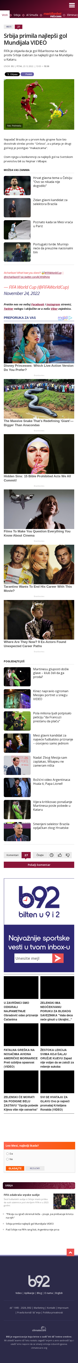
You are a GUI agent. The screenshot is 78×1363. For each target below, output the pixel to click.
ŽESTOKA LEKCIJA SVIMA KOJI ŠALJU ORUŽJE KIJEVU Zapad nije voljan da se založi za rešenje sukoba (57, 1058)
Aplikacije (29, 1293)
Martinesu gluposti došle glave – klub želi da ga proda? (51, 673)
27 (18, 26)
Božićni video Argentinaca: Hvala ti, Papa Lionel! (51, 782)
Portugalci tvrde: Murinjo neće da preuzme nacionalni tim (53, 248)
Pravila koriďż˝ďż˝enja (29, 1312)
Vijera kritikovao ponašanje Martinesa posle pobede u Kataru (52, 806)
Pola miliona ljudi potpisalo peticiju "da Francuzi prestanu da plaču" (52, 717)
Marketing (39, 1307)
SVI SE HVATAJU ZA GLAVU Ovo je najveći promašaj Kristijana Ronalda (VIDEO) (54, 1103)
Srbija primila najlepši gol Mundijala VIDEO (30, 1223)
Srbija (17, 15)
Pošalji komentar (39, 865)
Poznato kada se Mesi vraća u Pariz (53, 224)
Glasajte (15, 1168)
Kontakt (51, 1307)
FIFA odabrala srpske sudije (22, 1195)
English (59, 1293)
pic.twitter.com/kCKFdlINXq (35, 277)
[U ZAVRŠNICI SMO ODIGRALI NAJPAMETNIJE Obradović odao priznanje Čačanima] (21, 998)
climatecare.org (39, 1347)
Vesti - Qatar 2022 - (17, 5)
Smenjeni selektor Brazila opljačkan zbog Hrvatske (51, 826)
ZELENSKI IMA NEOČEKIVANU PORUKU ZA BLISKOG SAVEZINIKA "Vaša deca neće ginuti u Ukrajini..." (56, 1011)
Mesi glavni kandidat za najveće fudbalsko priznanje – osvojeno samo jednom (53, 739)
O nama (48, 1293)
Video (19, 1293)
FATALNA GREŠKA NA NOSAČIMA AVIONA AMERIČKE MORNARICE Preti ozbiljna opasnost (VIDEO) (21, 1058)
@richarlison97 (12, 277)
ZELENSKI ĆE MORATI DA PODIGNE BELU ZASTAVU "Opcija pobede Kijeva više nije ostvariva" (21, 1103)
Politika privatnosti (53, 1312)
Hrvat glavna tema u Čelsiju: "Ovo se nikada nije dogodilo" (53, 182)
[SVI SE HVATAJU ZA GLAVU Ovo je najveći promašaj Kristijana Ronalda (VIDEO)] (57, 1092)
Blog (39, 1293)
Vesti (5, 15)
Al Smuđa (32, 15)
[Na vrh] (70, 1252)
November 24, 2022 (22, 293)
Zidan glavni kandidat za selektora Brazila (50, 202)
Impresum (63, 1307)
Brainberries (39, 375)
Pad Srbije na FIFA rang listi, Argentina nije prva (32, 1229)
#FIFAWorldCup (53, 273)
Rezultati (35, 1168)
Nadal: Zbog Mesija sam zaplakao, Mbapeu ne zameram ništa (50, 761)
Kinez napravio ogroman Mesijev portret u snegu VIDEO (50, 695)
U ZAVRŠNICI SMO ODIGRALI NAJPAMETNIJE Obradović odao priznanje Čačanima (21, 1011)
